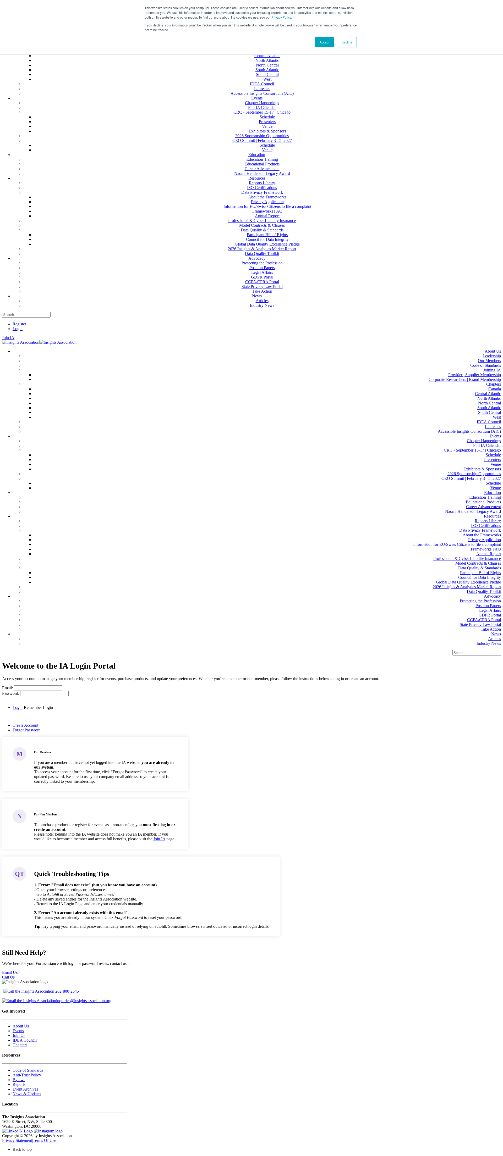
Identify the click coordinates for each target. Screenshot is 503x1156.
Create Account (25, 725)
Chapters (20, 1045)
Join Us (19, 1035)
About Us (21, 1026)
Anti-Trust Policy (27, 1075)
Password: (11, 693)
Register (19, 324)
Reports (19, 1084)
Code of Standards (28, 1070)
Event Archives (25, 1089)
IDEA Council (25, 1040)
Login (18, 328)
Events (18, 1031)
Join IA (8, 337)
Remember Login (38, 707)
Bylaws (19, 1079)
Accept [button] (324, 42)
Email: (8, 688)
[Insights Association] (20, 342)
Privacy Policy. (281, 17)
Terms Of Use (44, 1140)
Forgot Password (27, 730)
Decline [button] (346, 42)
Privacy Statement (17, 1140)
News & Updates (27, 1094)
